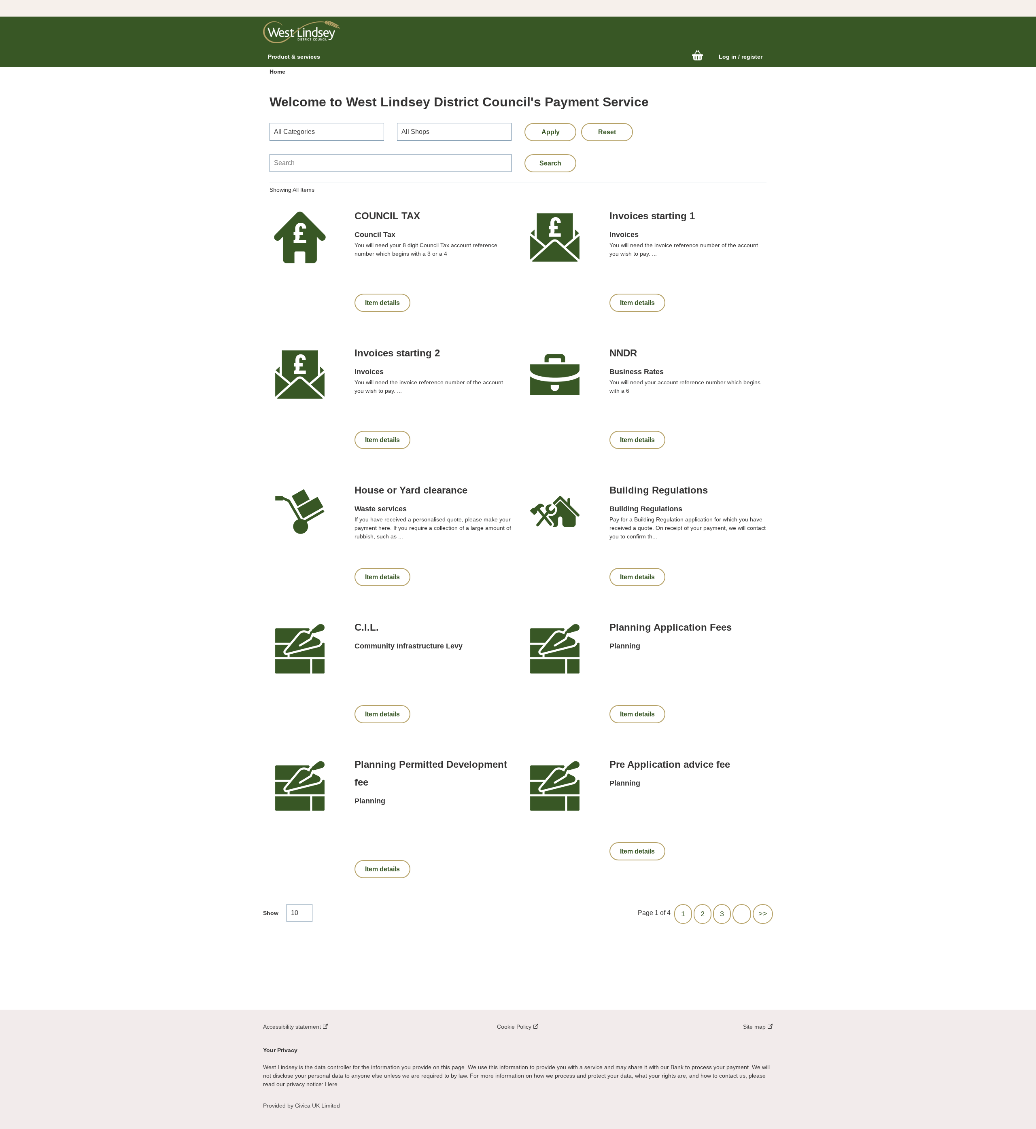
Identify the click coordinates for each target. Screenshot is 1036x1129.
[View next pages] (741, 914)
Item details (382, 302)
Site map (755, 1026)
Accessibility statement (293, 1026)
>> (762, 914)
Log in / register (740, 56)
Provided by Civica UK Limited (301, 1105)
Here (331, 1084)
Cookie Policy (515, 1026)
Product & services (294, 56)
